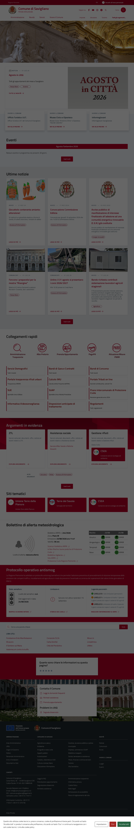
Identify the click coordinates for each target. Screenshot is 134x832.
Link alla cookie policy (26, 827)
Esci (112, 824)
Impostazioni (101, 824)
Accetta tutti (124, 824)
